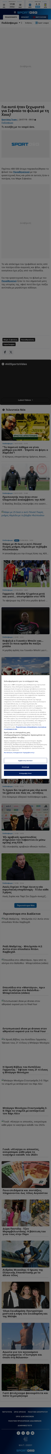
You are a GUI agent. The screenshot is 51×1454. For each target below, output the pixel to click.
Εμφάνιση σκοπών (25, 760)
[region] (25, 727)
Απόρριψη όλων (25, 773)
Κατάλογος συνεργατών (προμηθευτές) (19, 752)
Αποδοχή (25, 767)
